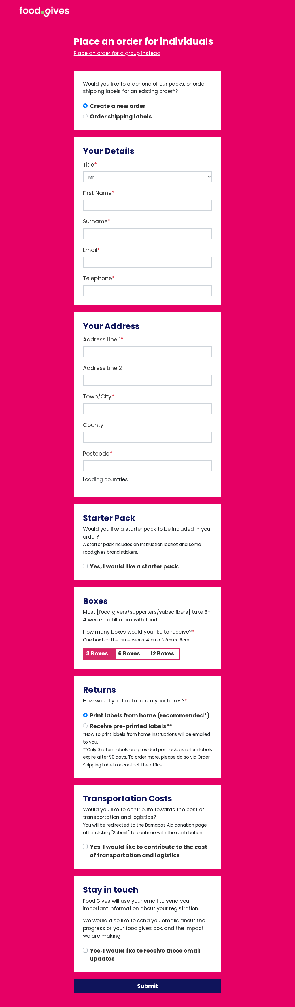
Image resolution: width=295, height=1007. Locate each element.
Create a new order (117, 106)
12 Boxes (162, 654)
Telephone (99, 278)
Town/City (98, 396)
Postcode (97, 454)
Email (91, 250)
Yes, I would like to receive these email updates (145, 955)
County (93, 425)
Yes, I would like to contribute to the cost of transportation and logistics (148, 851)
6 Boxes (129, 654)
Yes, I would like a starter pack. (134, 566)
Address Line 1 (103, 339)
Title (90, 165)
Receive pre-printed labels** (131, 726)
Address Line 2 (102, 368)
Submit (147, 986)
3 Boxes (97, 654)
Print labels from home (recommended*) (150, 715)
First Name (98, 193)
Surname (96, 221)
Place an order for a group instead (117, 53)
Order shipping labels (121, 116)
